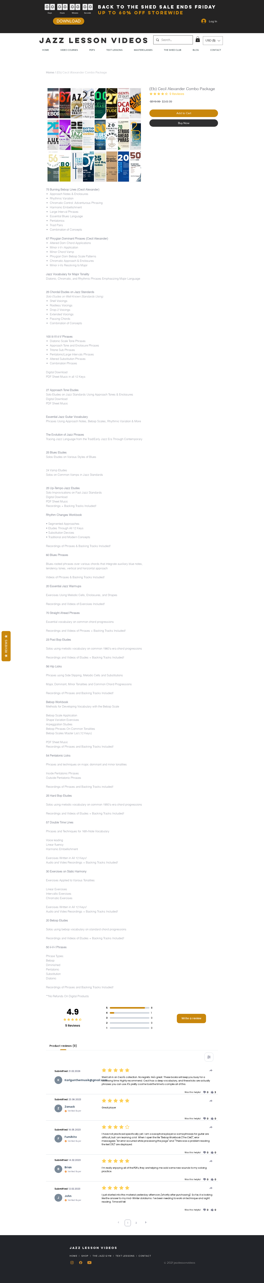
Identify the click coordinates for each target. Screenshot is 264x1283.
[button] (197, 39)
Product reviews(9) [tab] (63, 1046)
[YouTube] (89, 1262)
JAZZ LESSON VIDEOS (94, 40)
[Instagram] (72, 1262)
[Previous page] (118, 1222)
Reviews (6, 646)
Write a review (191, 1018)
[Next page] (145, 1222)
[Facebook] (80, 1262)
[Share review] (211, 1070)
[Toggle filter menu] (208, 1057)
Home (50, 72)
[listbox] (213, 40)
